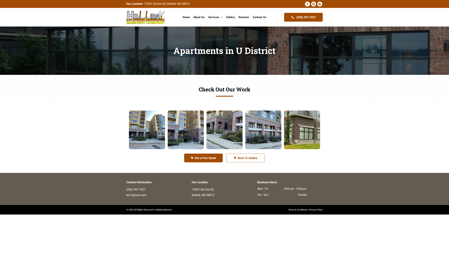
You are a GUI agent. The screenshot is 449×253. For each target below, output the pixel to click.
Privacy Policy (316, 209)
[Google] (313, 4)
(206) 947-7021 (135, 189)
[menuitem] (186, 17)
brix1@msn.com (136, 195)
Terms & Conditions (297, 209)
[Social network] (307, 4)
